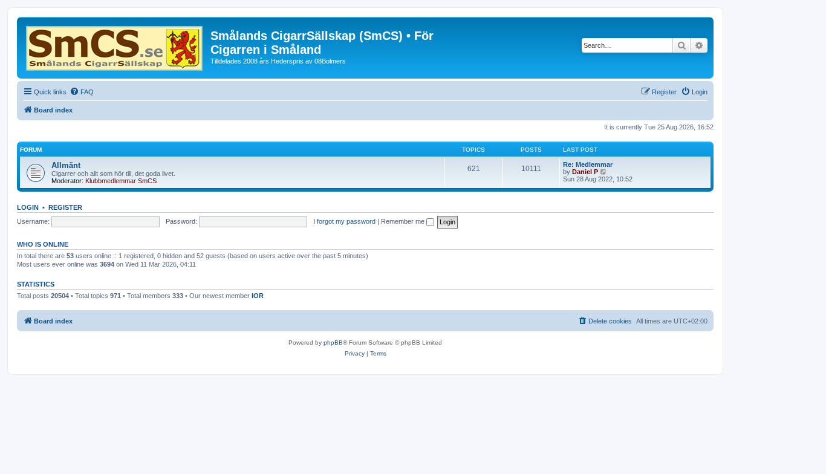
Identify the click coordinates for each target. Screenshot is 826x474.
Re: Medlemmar (588, 164)
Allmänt (65, 165)
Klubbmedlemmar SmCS (121, 180)
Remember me (403, 221)
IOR (258, 295)
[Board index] (115, 46)
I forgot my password (344, 221)
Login (28, 207)
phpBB (333, 342)
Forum (31, 149)
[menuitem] (82, 92)
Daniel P (585, 171)
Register (65, 207)
